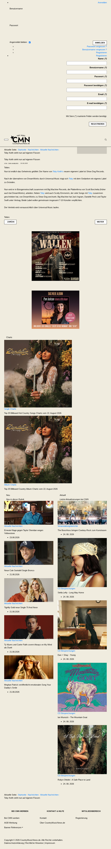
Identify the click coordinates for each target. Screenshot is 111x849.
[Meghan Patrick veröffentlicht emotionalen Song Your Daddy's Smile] (28, 667)
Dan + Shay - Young (67, 655)
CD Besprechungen (66, 588)
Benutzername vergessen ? (94, 49)
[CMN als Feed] (103, 150)
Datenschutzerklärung (14, 843)
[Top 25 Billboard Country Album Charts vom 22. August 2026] (38, 449)
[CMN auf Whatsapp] (93, 795)
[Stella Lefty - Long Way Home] (82, 562)
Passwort (14, 25)
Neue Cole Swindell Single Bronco (19, 570)
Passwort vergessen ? (97, 46)
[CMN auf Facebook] (81, 150)
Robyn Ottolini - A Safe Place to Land (74, 780)
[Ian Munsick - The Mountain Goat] (82, 687)
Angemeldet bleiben (18, 42)
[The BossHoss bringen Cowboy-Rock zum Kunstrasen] (82, 512)
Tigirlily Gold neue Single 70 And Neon (21, 607)
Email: (101, 94)
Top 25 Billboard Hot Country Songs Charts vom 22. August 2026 (32, 413)
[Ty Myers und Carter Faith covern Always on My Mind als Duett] (28, 627)
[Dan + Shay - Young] (82, 625)
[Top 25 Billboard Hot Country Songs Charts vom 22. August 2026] (38, 373)
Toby (71, 178)
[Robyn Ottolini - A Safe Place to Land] (82, 749)
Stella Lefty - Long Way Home (71, 592)
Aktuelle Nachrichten (13, 526)
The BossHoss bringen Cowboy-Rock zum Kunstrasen (82, 530)
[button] (13, 827)
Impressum (50, 843)
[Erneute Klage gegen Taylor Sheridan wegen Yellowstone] (28, 512)
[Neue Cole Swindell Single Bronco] (28, 553)
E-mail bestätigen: (95, 103)
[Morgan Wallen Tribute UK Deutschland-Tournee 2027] (55, 257)
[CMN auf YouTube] (97, 150)
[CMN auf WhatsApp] (92, 150)
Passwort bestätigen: (94, 85)
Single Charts (10, 409)
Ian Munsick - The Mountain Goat (72, 717)
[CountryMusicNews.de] (21, 139)
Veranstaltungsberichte (68, 526)
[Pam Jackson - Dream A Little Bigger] (55, 309)
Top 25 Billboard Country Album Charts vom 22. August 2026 (31, 489)
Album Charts (10, 485)
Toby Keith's (58, 171)
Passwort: (99, 76)
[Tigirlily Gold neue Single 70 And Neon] (28, 590)
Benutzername (16, 8)
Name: (101, 58)
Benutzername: (97, 67)
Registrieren (101, 52)
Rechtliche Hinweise (34, 843)
